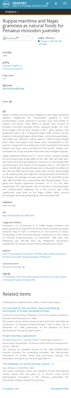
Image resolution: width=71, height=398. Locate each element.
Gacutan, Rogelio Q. (12, 65)
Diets (5, 253)
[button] (47, 3)
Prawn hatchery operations (19, 336)
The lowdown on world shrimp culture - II (27, 364)
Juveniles (29, 253)
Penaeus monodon (12, 256)
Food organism (16, 253)
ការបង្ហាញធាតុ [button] (11, 11)
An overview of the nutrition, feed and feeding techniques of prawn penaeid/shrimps (30, 309)
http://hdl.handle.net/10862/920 (18, 215)
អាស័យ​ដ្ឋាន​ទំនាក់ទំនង (60, 388)
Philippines (45, 256)
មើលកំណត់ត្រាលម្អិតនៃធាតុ (13, 88)
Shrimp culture (42, 253)
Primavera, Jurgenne (12, 68)
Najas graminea (58, 253)
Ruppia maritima (31, 256)
